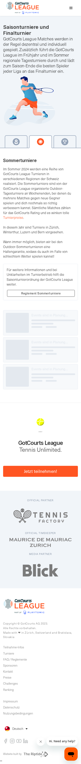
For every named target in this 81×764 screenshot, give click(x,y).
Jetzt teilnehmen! (40, 471)
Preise (7, 677)
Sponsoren (10, 665)
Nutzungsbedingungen (18, 713)
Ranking (8, 690)
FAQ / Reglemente (15, 659)
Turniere (8, 653)
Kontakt (8, 671)
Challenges (10, 683)
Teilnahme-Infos (13, 647)
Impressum (10, 701)
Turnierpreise (13, 217)
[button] (71, 8)
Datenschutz (11, 707)
